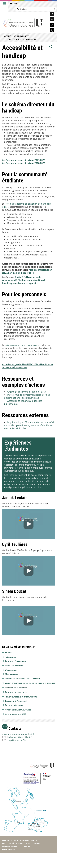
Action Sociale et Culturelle (18, 709)
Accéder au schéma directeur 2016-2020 (23, 163)
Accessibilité (8, 843)
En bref (8, 652)
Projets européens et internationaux (21, 696)
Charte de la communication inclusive (26, 391)
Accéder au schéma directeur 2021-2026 (23, 160)
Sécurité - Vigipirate (14, 705)
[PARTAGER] (51, 46)
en (15, 3)
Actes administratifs (14, 665)
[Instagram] (50, 25)
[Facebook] (50, 14)
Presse (37, 843)
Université (23, 36)
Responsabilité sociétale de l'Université (22, 678)
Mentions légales (28, 840)
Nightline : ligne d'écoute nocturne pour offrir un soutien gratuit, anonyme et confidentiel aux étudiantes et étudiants (29, 425)
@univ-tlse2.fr (25, 737)
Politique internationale (16, 692)
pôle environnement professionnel (23, 345)
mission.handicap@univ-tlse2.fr (18, 734)
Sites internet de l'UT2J (15, 713)
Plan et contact (24, 843)
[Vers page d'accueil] (22, 23)
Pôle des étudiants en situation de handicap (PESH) (27, 271)
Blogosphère (8, 849)
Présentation (10, 656)
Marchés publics (12, 674)
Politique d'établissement (16, 661)
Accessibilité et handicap (23, 39)
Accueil (8, 36)
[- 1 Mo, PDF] (38, 283)
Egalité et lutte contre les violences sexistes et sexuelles (30, 682)
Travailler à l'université (16, 700)
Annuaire (28, 846)
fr (11, 3)
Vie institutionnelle (11, 846)
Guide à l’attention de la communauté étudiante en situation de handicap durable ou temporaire (24, 280)
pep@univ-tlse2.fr (17, 740)
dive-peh (13, 737)
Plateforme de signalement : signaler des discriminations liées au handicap (27, 396)
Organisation (11, 669)
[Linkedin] (50, 19)
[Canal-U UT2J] (50, 30)
